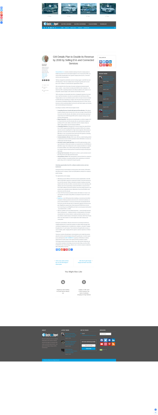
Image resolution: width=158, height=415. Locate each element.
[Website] (42, 80)
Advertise (80, 27)
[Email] (1, 20)
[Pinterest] (1, 17)
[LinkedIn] (51, 28)
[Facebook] (47, 28)
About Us (67, 27)
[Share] (1, 22)
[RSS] (45, 28)
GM (44, 91)
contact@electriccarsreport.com (89, 335)
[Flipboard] (1, 15)
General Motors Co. (60, 71)
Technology (103, 24)
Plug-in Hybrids (93, 24)
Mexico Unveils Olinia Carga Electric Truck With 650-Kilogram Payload (108, 78)
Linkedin (45, 75)
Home (62, 27)
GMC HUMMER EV (69, 237)
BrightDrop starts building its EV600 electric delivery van (63, 291)
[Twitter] (53, 28)
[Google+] (46, 80)
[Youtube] (55, 28)
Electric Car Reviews (80, 24)
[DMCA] (103, 350)
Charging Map (86, 27)
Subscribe (88, 348)
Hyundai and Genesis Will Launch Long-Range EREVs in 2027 (108, 104)
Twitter (43, 75)
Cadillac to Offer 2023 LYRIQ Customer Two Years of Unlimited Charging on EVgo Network (84, 292)
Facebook (43, 76)
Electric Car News (66, 24)
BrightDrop (60, 198)
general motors (46, 90)
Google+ (43, 77)
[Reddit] (1, 12)
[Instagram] (49, 28)
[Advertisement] (79, 41)
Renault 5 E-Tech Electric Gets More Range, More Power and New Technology (108, 113)
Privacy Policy (73, 27)
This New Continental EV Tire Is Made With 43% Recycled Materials (108, 86)
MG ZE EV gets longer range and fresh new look (84, 261)
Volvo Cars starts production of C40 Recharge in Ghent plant (62, 262)
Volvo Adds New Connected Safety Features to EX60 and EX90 (108, 95)
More (50, 16)
